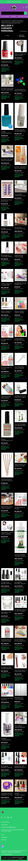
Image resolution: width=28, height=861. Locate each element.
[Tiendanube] (6, 854)
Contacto (3, 839)
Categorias (4, 837)
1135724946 (4, 824)
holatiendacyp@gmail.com (9, 827)
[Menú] (1, 7)
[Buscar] (25, 13)
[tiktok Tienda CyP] (11, 817)
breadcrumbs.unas (5, 21)
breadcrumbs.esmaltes (17, 21)
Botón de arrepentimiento (14, 852)
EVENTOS (13, 16)
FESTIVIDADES (5, 16)
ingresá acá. (4, 852)
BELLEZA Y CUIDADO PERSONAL (14, 20)
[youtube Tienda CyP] (8, 817)
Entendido (20, 858)
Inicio (2, 20)
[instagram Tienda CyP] (1, 817)
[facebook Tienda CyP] (4, 817)
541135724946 (5, 822)
